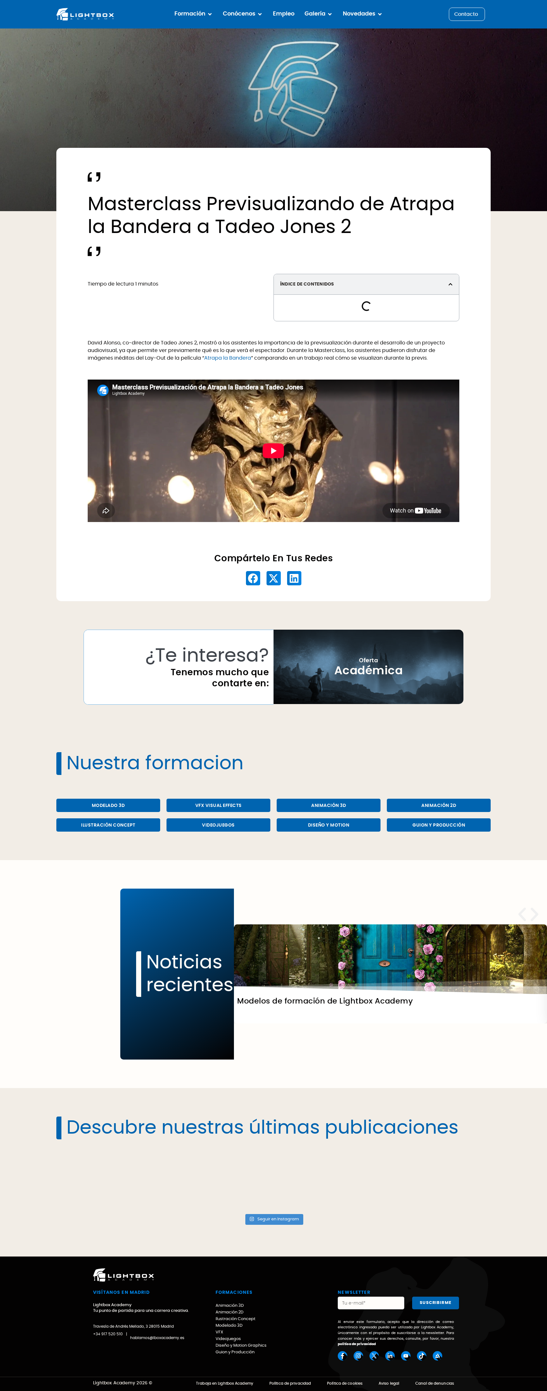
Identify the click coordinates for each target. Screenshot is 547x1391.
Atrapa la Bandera (227, 358)
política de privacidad (357, 1344)
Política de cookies (344, 1383)
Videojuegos (218, 825)
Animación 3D (328, 805)
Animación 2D (229, 1312)
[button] (450, 284)
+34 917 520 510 (108, 1334)
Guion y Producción (438, 825)
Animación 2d (438, 805)
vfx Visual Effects (218, 805)
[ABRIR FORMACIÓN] (210, 14)
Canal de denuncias (434, 1383)
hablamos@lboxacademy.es (157, 1338)
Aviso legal (389, 1383)
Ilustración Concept (108, 825)
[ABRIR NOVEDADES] (380, 14)
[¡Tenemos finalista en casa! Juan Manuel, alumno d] (328, 1179)
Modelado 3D (108, 805)
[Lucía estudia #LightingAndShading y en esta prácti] (219, 1179)
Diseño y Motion (328, 825)
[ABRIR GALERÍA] (330, 14)
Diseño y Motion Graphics (241, 1346)
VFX (219, 1332)
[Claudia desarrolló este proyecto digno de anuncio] (438, 1179)
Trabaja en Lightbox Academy (224, 1383)
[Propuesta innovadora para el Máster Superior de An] (109, 1179)
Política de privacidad (290, 1383)
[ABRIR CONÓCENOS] (260, 14)
